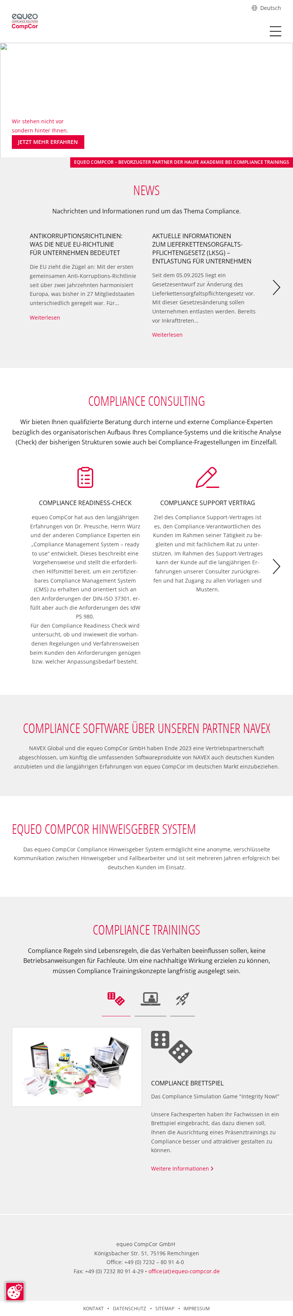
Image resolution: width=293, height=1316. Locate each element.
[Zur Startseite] (25, 21)
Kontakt (93, 1308)
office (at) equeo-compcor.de (184, 1271)
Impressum (197, 1308)
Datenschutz (129, 1308)
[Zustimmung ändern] (15, 1291)
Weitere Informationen (181, 1168)
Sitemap (164, 1308)
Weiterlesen (45, 317)
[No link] (146, 101)
